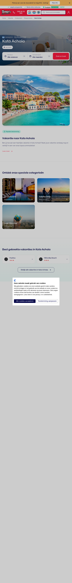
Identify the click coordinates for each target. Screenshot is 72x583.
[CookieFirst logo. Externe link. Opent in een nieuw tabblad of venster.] (15, 280)
